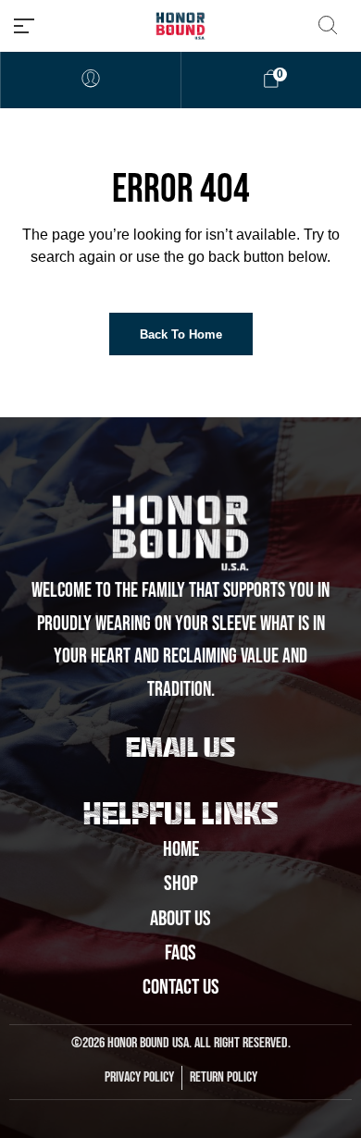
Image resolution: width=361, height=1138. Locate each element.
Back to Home (181, 334)
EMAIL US (180, 750)
